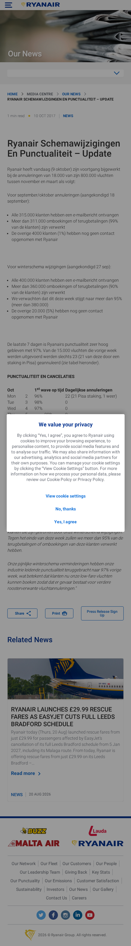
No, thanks (65, 508)
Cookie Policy (59, 479)
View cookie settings (66, 496)
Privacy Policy (91, 479)
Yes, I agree (65, 521)
